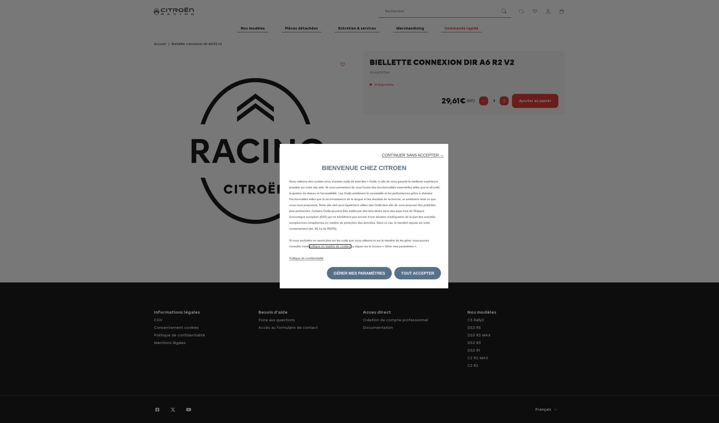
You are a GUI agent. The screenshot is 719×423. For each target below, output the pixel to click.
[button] (413, 155)
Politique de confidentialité (306, 258)
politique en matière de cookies (330, 246)
